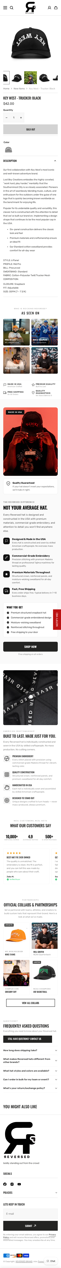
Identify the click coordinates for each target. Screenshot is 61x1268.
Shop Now (30, 647)
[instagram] (12, 1184)
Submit (28, 1226)
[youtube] (19, 1184)
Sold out (30, 129)
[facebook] (4, 1184)
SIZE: (6, 291)
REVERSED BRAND (24, 1261)
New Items (19, 88)
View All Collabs (30, 1003)
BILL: (6, 267)
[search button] (12, 8)
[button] (56, 8)
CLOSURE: (8, 284)
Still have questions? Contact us (24, 1038)
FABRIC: (7, 275)
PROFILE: (8, 264)
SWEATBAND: (10, 271)
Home (6, 88)
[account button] (49, 8)
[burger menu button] (5, 8)
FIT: (5, 287)
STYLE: (7, 260)
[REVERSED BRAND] (30, 8)
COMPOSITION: (11, 279)
